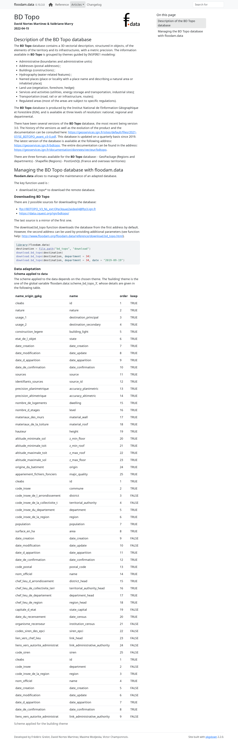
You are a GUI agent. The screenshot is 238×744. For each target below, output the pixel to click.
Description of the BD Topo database (176, 23)
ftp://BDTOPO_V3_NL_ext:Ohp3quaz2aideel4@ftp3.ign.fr (57, 209)
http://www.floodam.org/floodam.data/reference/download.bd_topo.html (72, 236)
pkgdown (211, 737)
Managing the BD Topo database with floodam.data (180, 33)
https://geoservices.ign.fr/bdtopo (37, 145)
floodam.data (24, 4)
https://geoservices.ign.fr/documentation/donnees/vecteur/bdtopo (60, 150)
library (22, 244)
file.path (46, 248)
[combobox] (208, 4)
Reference (62, 4)
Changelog (94, 4)
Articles (76, 4)
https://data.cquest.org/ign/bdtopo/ (44, 213)
